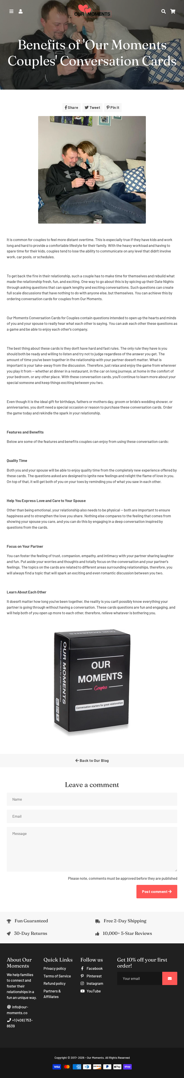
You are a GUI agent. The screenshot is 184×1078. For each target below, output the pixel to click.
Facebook (94, 968)
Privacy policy (55, 968)
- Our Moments (94, 1057)
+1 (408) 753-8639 (20, 1023)
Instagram (94, 983)
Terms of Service (57, 976)
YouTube (93, 991)
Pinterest (94, 976)
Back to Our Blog (94, 760)
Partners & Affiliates (52, 994)
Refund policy (55, 983)
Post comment (155, 891)
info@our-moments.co (17, 1010)
